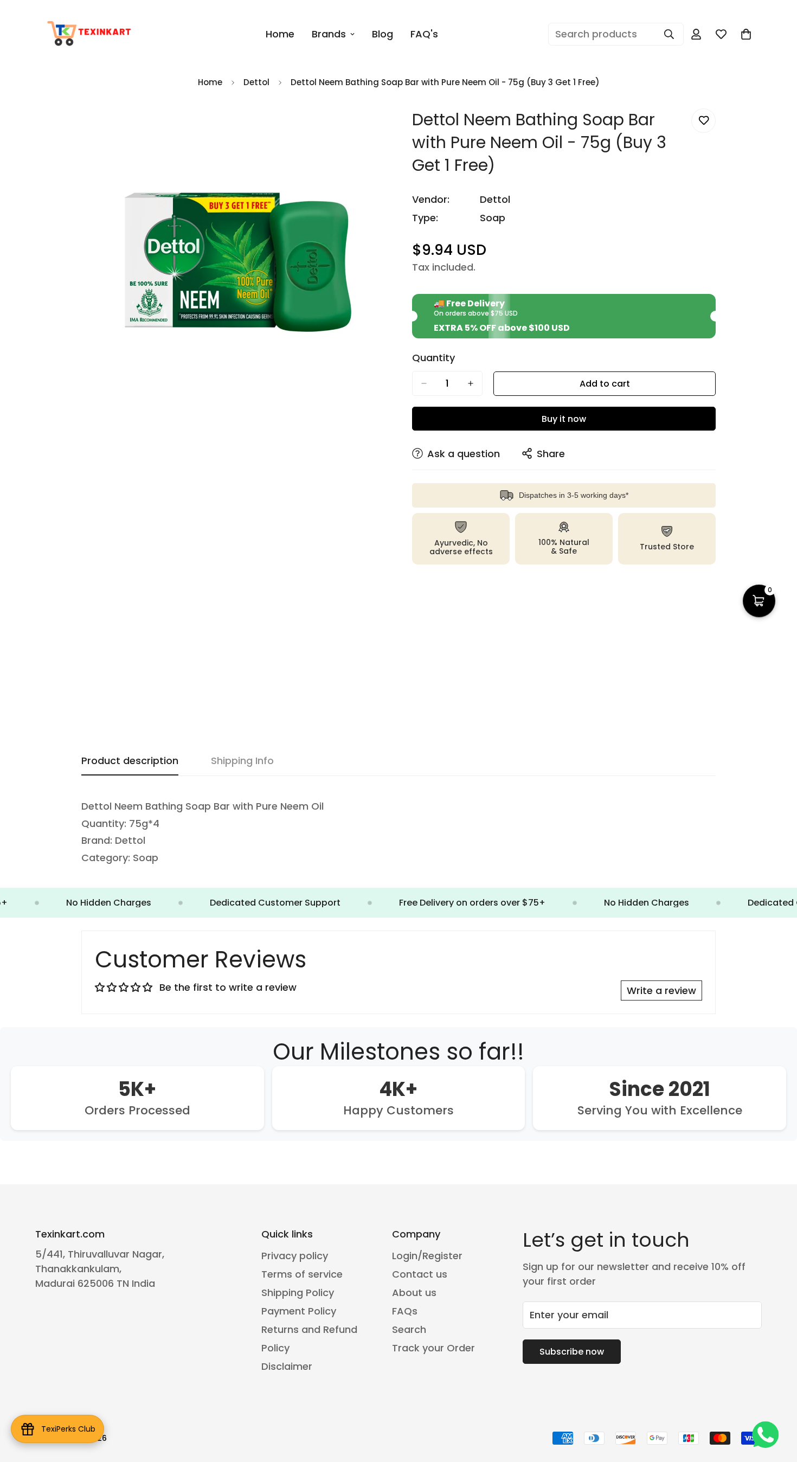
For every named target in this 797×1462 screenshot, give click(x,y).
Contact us (419, 1274)
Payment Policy (298, 1311)
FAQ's (424, 34)
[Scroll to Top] (775, 1402)
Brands (329, 34)
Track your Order (433, 1348)
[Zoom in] (375, 129)
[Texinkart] (90, 34)
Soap (492, 218)
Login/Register (427, 1255)
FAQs (404, 1311)
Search (409, 1329)
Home (280, 34)
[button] (759, 601)
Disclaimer (286, 1366)
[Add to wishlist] (703, 120)
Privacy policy (294, 1255)
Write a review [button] (661, 990)
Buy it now (564, 419)
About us (414, 1292)
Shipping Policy (297, 1292)
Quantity (433, 357)
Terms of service (302, 1274)
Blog (382, 34)
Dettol (256, 82)
